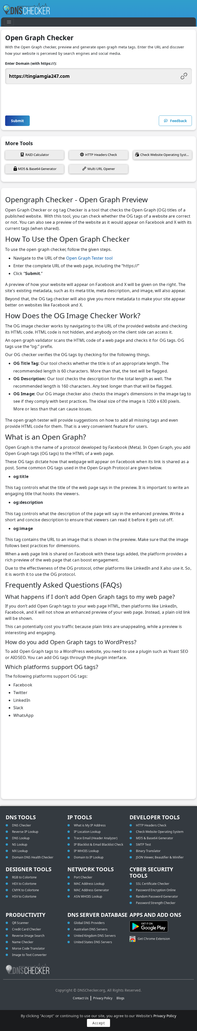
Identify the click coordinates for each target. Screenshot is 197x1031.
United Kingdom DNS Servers (95, 935)
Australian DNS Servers (90, 929)
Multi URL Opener (101, 168)
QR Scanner (20, 923)
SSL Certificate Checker (152, 883)
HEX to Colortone (24, 883)
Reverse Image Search (28, 935)
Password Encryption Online (156, 890)
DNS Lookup (20, 838)
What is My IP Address (90, 825)
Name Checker (22, 942)
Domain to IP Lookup (88, 857)
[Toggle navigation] (9, 22)
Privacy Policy (164, 1015)
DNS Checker (21, 825)
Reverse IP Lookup (25, 832)
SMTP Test (143, 844)
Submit (17, 120)
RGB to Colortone (24, 877)
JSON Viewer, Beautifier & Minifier (160, 857)
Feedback (178, 120)
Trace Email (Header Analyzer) (95, 838)
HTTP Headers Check (101, 154)
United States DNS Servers (93, 942)
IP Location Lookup (87, 832)
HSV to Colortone (24, 896)
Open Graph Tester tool (89, 258)
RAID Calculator (37, 154)
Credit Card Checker (26, 929)
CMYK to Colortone (25, 890)
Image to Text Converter (29, 955)
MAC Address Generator (91, 890)
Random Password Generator (157, 896)
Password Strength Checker (155, 903)
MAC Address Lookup (89, 883)
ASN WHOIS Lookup (88, 896)
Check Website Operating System (165, 154)
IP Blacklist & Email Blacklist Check (98, 844)
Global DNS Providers (89, 923)
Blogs (120, 998)
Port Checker (83, 877)
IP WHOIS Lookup (86, 851)
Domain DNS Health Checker (32, 857)
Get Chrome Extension (154, 939)
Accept (98, 1023)
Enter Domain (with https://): (31, 63)
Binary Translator (148, 851)
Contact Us (80, 998)
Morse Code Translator (28, 948)
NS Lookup (19, 844)
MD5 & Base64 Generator (37, 168)
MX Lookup (20, 851)
